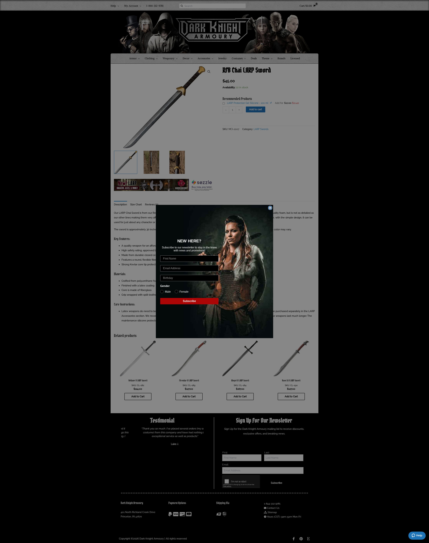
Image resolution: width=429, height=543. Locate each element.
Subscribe (189, 301)
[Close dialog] (270, 208)
